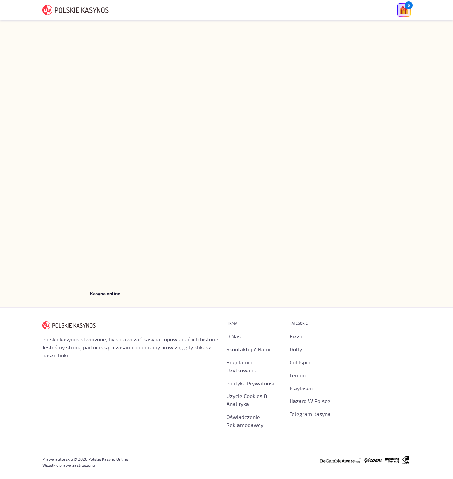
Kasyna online (105, 294)
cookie (71, 467)
